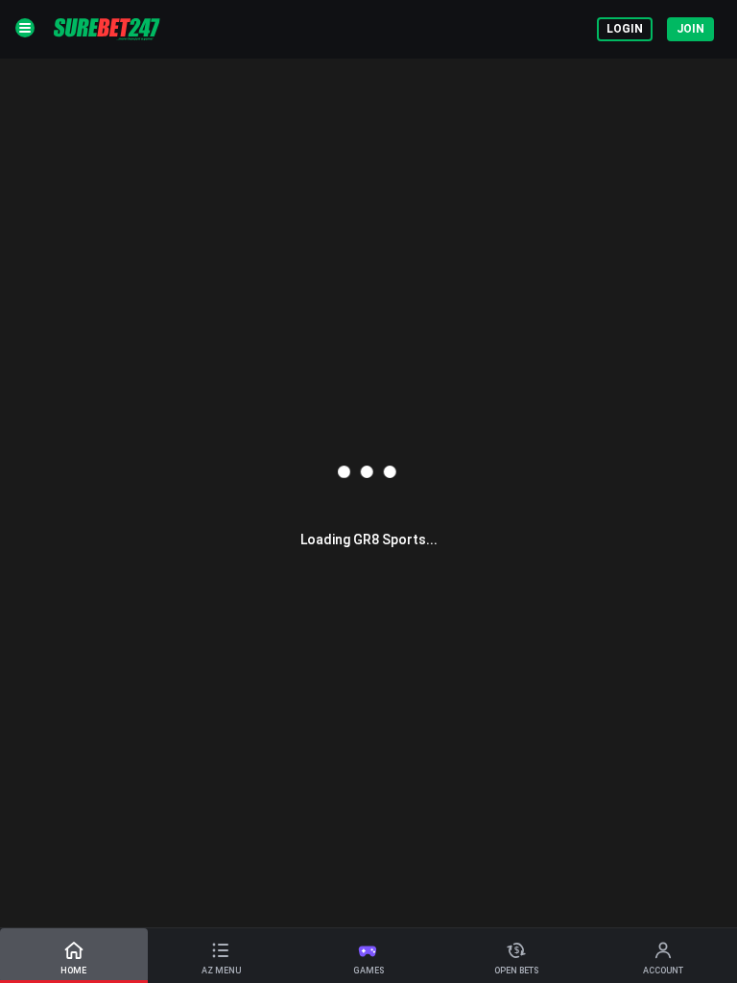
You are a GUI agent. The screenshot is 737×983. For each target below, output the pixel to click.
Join (690, 29)
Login (624, 29)
